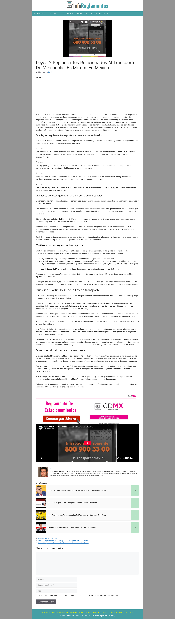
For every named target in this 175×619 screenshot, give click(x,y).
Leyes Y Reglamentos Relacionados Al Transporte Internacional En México (63, 543)
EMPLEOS (52, 14)
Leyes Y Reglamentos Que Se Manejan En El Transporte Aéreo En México (63, 541)
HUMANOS (81, 14)
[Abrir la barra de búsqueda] (140, 13)
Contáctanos (128, 612)
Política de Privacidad (60, 612)
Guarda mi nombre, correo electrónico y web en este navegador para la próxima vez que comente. (78, 596)
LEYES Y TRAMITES (98, 14)
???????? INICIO (39, 14)
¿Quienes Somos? (115, 612)
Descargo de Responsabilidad (96, 612)
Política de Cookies (76, 612)
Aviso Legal (46, 612)
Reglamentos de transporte (47, 538)
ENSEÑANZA (66, 14)
